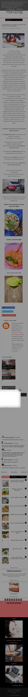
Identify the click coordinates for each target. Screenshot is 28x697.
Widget (8, 407)
